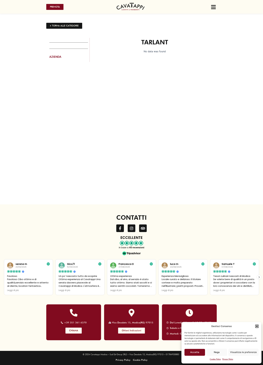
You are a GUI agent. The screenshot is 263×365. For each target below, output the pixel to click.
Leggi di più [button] (13, 290)
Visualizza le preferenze (243, 352)
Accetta (194, 352)
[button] (256, 326)
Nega (217, 352)
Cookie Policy (215, 359)
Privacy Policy (227, 359)
